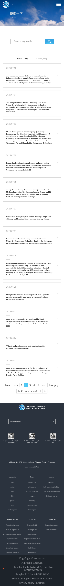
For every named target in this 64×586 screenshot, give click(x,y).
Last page (54, 385)
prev (16, 385)
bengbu (32, 496)
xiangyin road (32, 482)
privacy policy (26, 583)
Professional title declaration (12, 534)
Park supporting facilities (51, 487)
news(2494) (22, 59)
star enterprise (32, 510)
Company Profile (32, 525)
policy (12, 500)
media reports (12, 510)
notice (12, 487)
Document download (12, 552)
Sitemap (40, 583)
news (12, 482)
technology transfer (12, 548)
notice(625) (41, 59)
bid (12, 496)
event (12, 505)
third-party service (51, 496)
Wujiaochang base (32, 491)
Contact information (51, 525)
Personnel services (12, 543)
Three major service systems (51, 491)
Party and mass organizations (32, 543)
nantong (32, 500)
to (45, 391)
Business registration (12, 530)
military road (32, 487)
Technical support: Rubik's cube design (32, 578)
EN (13, 5)
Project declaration (12, 539)
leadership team (32, 534)
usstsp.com (39, 558)
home (8, 385)
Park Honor (32, 548)
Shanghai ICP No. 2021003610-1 (32, 574)
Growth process (32, 530)
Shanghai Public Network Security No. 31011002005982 (33, 568)
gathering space (32, 505)
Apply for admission (12, 525)
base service (51, 482)
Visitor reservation (51, 530)
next (44, 385)
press (12, 491)
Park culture (32, 552)
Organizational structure (32, 539)
